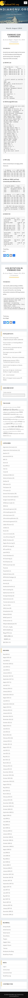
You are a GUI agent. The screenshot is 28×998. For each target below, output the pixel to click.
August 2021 (6, 657)
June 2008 (5, 855)
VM (19, 433)
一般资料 (5, 639)
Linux (18, 417)
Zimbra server (6, 620)
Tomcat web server (8, 602)
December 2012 (7, 716)
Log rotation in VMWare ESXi (14, 269)
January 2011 (6, 769)
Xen (8, 435)
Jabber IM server (7, 524)
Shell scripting (7, 589)
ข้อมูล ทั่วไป (6, 633)
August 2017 (6, 682)
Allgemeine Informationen (10, 450)
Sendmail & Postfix (8, 586)
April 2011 (5, 759)
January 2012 (6, 741)
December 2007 (7, 874)
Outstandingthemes (14, 996)
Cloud (4, 472)
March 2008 (6, 865)
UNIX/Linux (7, 433)
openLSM (9, 424)
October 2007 (6, 880)
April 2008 (5, 862)
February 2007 (6, 905)
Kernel (21, 414)
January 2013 (6, 713)
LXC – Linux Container (8, 375)
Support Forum (7, 945)
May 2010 (5, 787)
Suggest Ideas (6, 942)
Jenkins (5, 527)
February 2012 (6, 738)
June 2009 (5, 821)
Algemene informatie (9, 447)
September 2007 (7, 883)
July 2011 (5, 750)
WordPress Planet (8, 954)
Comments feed (7, 973)
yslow (10, 435)
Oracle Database (7, 555)
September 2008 (7, 846)
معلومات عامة (9, 627)
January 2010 (6, 800)
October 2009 (6, 809)
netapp (20, 421)
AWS (4, 459)
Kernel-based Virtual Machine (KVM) (9, 417)
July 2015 (5, 701)
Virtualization (15, 433)
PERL (9, 427)
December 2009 (7, 803)
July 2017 (5, 685)
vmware (22, 433)
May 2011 (5, 756)
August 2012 (6, 725)
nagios (15, 421)
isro (19, 414)
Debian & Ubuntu (10, 409)
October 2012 (6, 722)
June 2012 (5, 732)
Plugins (5, 939)
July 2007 (5, 889)
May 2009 (5, 824)
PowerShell (6, 571)
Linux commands (7, 534)
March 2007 (6, 902)
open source (16, 423)
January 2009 (6, 834)
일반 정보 (5, 642)
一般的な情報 (6, 636)
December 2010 (7, 772)
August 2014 (6, 707)
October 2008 (6, 843)
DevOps (5, 481)
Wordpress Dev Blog (8, 951)
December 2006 (7, 911)
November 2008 (7, 840)
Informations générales (9, 518)
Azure (4, 462)
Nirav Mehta (6, 936)
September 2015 (7, 694)
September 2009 (7, 812)
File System (6, 487)
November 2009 (7, 806)
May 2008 (5, 859)
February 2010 (6, 797)
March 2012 (6, 735)
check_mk (7, 407)
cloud (18, 407)
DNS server (6, 484)
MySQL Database (11, 421)
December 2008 (7, 837)
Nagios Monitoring (8, 543)
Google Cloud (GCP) (8, 500)
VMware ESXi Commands (14, 36)
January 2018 (6, 673)
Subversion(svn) (15, 431)
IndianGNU (6, 414)
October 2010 (6, 778)
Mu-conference (5, 421)
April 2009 (5, 828)
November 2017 (7, 676)
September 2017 (7, 679)
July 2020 (5, 660)
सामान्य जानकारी (6, 630)
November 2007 (7, 877)
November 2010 (7, 775)
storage (10, 431)
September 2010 (7, 781)
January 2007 (6, 908)
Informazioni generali (9, 521)
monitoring (14, 419)
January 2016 (6, 691)
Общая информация (8, 623)
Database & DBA (7, 475)
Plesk (4, 568)
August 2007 (6, 886)
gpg (9, 412)
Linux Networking (7, 537)
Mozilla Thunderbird (20, 419)
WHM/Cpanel (6, 617)
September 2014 (7, 704)
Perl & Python (6, 561)
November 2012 (7, 719)
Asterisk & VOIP (7, 456)
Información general (8, 509)
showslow (22, 429)
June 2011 (5, 753)
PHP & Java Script (8, 565)
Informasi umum (7, 515)
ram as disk (16, 426)
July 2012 (5, 728)
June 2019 (5, 667)
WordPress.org (7, 976)
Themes (5, 948)
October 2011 (6, 744)
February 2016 (6, 688)
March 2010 (6, 793)
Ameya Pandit (6, 926)
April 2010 (5, 790)
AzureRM (5, 465)
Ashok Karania (7, 929)
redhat (7, 429)
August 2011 (6, 747)
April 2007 (5, 899)
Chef (4, 469)
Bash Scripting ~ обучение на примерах (13, 357)
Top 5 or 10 (6, 605)
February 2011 (6, 766)
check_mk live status (13, 407)
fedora (19, 410)
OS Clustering (6, 558)
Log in (4, 966)
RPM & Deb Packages (8, 577)
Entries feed (6, 969)
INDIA (21, 412)
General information (8, 493)
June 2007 (5, 893)
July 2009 (5, 818)
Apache (4, 407)
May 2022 (5, 654)
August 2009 (6, 815)
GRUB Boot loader (15, 412)
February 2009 (6, 831)
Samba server (6, 580)
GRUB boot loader (8, 503)
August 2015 (6, 697)
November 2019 (7, 663)
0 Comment (14, 42)
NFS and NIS (6, 549)
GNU (8, 412)
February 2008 (6, 868)
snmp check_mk (6, 431)
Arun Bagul (9, 39)
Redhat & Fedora (14, 429)
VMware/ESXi (6, 614)
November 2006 (7, 914)
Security (5, 583)
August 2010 (6, 784)
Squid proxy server (8, 592)
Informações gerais (8, 512)
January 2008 (6, 871)
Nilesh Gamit (6, 933)
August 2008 (6, 849)
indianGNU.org (14, 414)
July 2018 (5, 670)
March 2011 (6, 763)
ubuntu (19, 431)
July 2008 (5, 852)
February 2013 (6, 710)
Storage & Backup (7, 596)
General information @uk (10, 496)
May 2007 (5, 896)
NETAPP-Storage (7, 546)
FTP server (6, 490)
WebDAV (5, 435)
